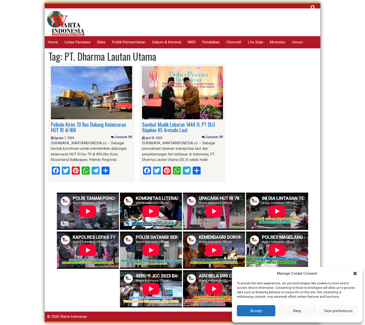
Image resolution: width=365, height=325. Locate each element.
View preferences (338, 311)
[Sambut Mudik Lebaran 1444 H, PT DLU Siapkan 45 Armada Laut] (182, 92)
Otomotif (233, 42)
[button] (355, 273)
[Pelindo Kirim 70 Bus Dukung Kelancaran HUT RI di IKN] (91, 92)
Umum (297, 42)
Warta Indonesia (73, 316)
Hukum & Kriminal (166, 42)
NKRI (192, 42)
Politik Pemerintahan (129, 42)
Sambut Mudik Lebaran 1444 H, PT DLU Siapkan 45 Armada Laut (178, 127)
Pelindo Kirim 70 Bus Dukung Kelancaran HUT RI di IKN (88, 127)
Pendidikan (211, 42)
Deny (297, 311)
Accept (256, 311)
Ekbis (101, 42)
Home (53, 42)
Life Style (255, 42)
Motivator (278, 42)
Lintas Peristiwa (77, 42)
